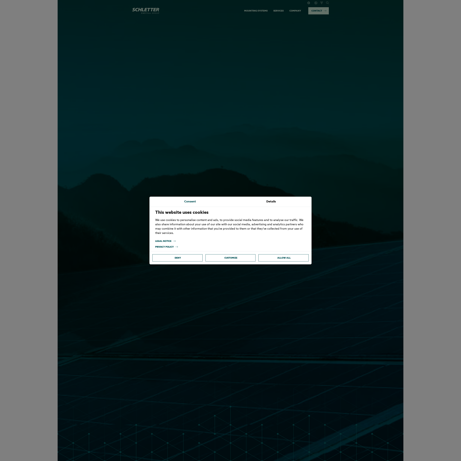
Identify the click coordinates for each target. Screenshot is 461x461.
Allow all (284, 257)
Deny (178, 257)
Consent (190, 201)
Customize (230, 257)
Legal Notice (163, 241)
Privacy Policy (164, 246)
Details (271, 201)
